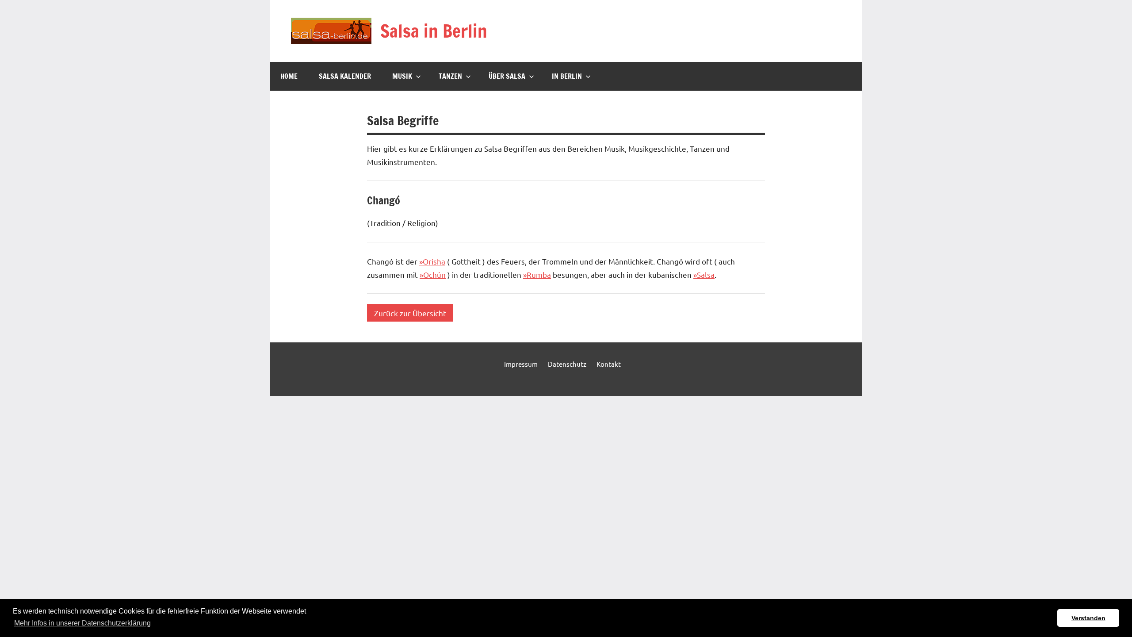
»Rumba (537, 274)
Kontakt (609, 364)
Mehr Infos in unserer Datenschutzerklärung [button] (82, 623)
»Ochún (433, 274)
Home (289, 76)
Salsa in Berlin (433, 30)
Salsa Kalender (345, 76)
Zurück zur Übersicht (410, 312)
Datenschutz (567, 364)
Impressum (521, 364)
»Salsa (704, 274)
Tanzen (450, 76)
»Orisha (432, 261)
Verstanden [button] (1088, 618)
